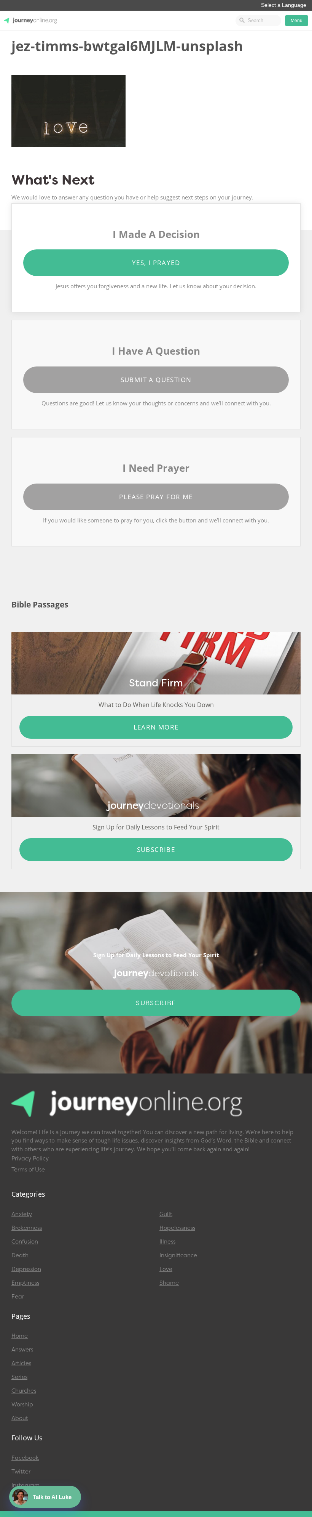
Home (19, 1336)
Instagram (25, 1485)
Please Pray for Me (156, 496)
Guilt (165, 1214)
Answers (22, 1349)
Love (165, 1269)
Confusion (24, 1241)
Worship (22, 1404)
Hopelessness (177, 1228)
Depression (26, 1269)
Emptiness (25, 1283)
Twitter (20, 1471)
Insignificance (178, 1255)
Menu (296, 20)
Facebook (25, 1458)
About (19, 1418)
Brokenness (26, 1228)
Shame (169, 1283)
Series (19, 1377)
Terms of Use (28, 1169)
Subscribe (156, 849)
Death (20, 1255)
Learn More (156, 727)
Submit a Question (156, 379)
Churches (23, 1391)
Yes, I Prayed (156, 262)
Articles (21, 1363)
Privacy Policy (30, 1158)
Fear (17, 1296)
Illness (167, 1241)
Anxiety (21, 1214)
